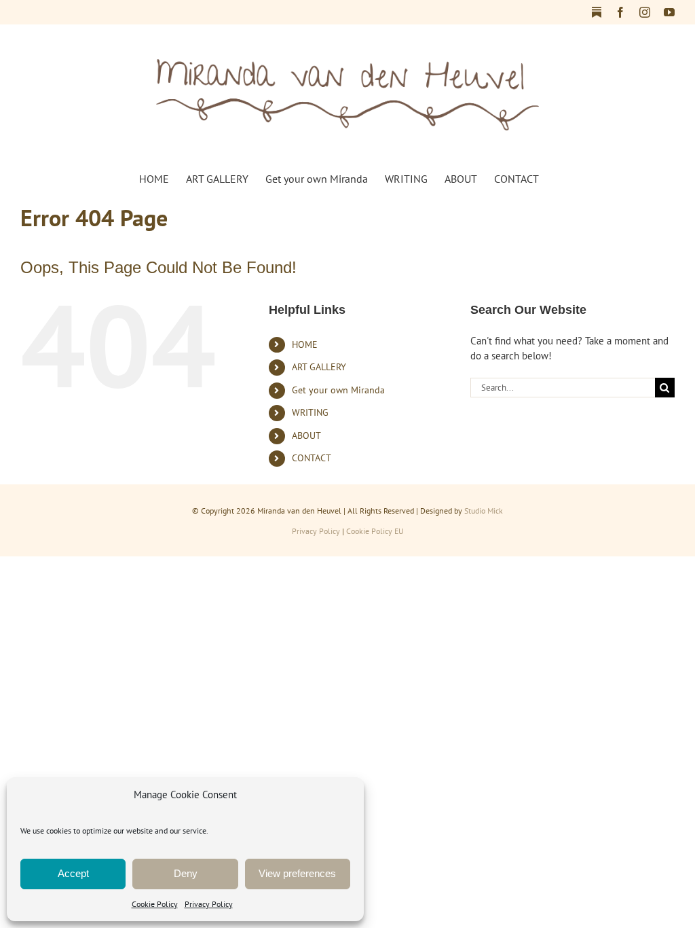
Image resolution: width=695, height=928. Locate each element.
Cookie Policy (155, 904)
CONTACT (311, 458)
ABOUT (306, 435)
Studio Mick (483, 510)
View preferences (297, 873)
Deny (186, 873)
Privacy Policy (209, 904)
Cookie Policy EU (375, 531)
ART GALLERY (319, 367)
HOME (305, 344)
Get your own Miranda (338, 390)
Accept (73, 873)
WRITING (310, 412)
